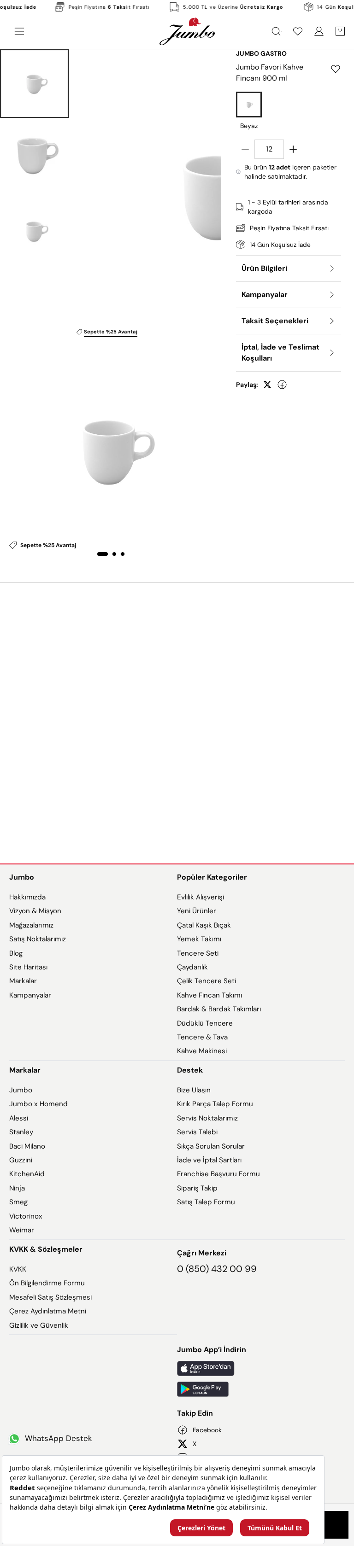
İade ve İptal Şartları (209, 1160)
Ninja (17, 1188)
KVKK (17, 1269)
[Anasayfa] (187, 31)
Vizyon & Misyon (35, 911)
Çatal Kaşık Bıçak (204, 925)
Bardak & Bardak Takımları (219, 1009)
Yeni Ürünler (196, 911)
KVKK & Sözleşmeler (46, 1249)
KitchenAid (27, 1173)
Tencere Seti (197, 953)
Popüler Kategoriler (212, 877)
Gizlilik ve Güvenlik (38, 1325)
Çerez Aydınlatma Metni (47, 1311)
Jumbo (21, 877)
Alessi (18, 1118)
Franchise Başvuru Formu (218, 1173)
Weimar (21, 1230)
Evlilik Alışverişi (200, 897)
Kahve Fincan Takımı (209, 995)
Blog (16, 953)
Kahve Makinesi (202, 1051)
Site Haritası (28, 967)
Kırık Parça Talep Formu (215, 1103)
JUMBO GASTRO (261, 53)
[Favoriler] (298, 31)
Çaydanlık (192, 967)
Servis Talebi (197, 1132)
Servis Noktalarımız (207, 1118)
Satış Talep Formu (206, 1202)
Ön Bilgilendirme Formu (47, 1283)
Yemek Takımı (199, 939)
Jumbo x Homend (38, 1103)
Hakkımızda (27, 897)
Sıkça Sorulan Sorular (211, 1146)
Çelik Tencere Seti (206, 981)
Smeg (18, 1202)
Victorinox (25, 1216)
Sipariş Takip (197, 1188)
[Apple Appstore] (261, 1368)
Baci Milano (27, 1146)
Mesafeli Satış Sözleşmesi (50, 1297)
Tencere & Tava (202, 1037)
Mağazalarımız (31, 925)
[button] (34, 83)
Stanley (21, 1132)
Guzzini (20, 1160)
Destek (190, 1070)
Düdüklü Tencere (205, 1023)
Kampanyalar (30, 995)
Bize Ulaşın (194, 1090)
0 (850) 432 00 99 (217, 1269)
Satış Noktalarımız (37, 939)
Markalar (23, 981)
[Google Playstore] (261, 1389)
